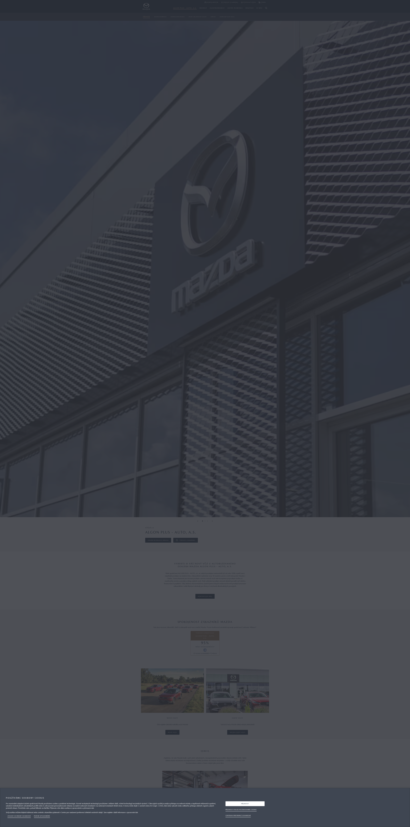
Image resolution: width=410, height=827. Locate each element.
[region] (205, 807)
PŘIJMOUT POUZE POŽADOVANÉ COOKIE (241, 809)
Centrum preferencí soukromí (238, 815)
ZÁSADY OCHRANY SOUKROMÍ (19, 816)
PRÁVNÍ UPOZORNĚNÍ (42, 816)
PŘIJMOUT (245, 803)
